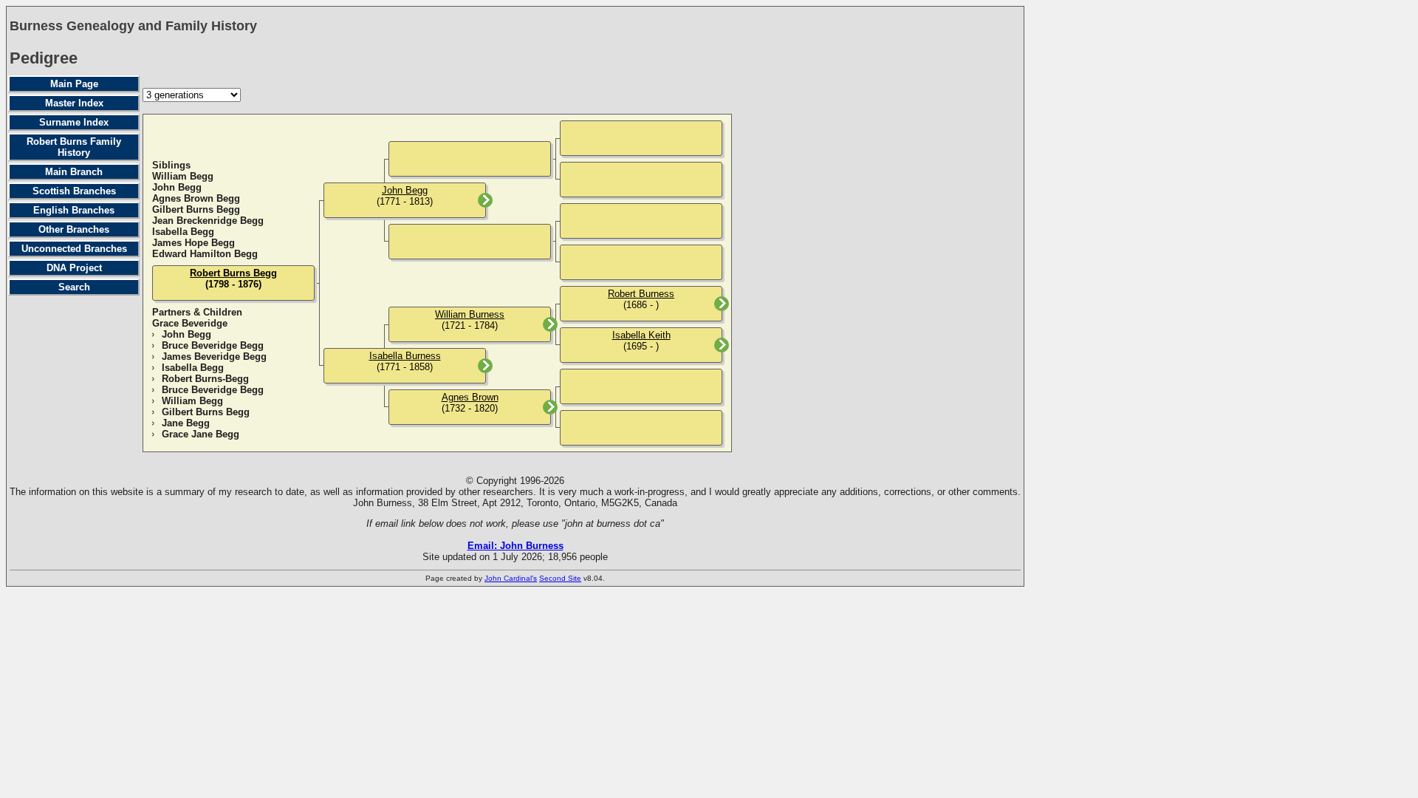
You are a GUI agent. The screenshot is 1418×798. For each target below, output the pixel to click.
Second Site (560, 578)
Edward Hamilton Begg (205, 253)
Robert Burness (641, 293)
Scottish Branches (74, 191)
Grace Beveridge (189, 323)
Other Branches (73, 229)
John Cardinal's (510, 578)
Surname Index (74, 122)
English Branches (73, 210)
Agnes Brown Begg (196, 198)
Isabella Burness (405, 355)
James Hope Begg (193, 242)
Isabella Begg (183, 231)
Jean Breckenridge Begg (208, 220)
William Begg (182, 176)
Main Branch (74, 171)
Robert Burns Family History (74, 147)
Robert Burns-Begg (205, 378)
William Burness (469, 314)
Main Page (74, 83)
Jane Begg (186, 423)
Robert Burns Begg (233, 273)
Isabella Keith (641, 335)
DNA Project (74, 267)
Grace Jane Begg (200, 434)
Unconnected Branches (74, 248)
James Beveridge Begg (214, 356)
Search (74, 287)
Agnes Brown (470, 397)
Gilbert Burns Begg (196, 209)
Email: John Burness (515, 545)
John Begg (177, 187)
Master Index (74, 103)
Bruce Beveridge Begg (213, 345)
